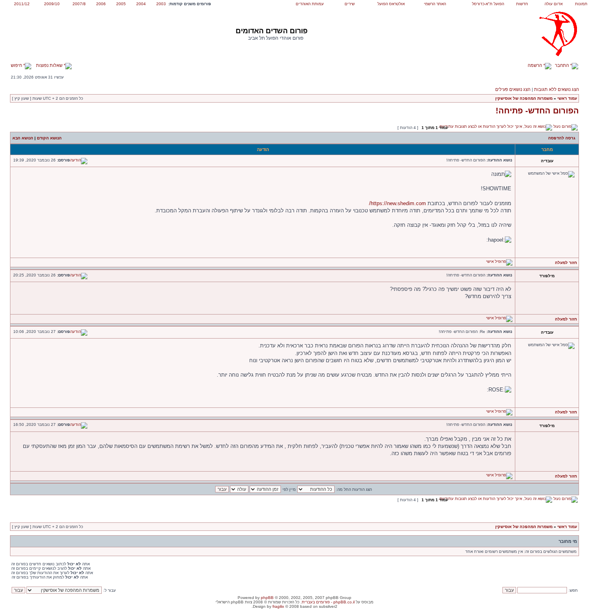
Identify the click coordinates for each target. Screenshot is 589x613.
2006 (101, 4)
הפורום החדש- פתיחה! (537, 110)
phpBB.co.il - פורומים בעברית (328, 602)
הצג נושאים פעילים (513, 89)
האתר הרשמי (435, 4)
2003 (161, 4)
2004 (141, 4)
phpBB (267, 597)
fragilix (278, 606)
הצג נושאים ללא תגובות (556, 89)
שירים (350, 4)
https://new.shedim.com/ (397, 203)
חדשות (522, 4)
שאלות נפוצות (50, 65)
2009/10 (52, 4)
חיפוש (17, 65)
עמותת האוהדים (310, 4)
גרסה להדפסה (561, 138)
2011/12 (22, 4)
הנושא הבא (22, 138)
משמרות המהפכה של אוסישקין (524, 98)
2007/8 (79, 4)
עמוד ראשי (567, 98)
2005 (121, 4)
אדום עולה (554, 4)
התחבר (562, 65)
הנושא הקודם (49, 138)
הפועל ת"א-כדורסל (488, 4)
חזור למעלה (566, 262)
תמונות (581, 4)
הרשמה (535, 65)
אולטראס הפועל (391, 4)
